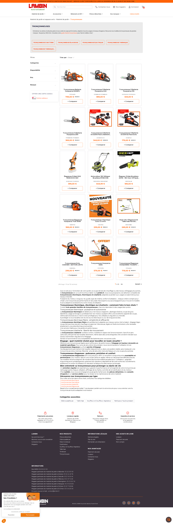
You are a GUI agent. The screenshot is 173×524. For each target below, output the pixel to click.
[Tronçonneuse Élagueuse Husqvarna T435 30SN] (72, 205)
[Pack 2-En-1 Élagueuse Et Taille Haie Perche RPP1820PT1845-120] (129, 205)
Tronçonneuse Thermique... (44, 49)
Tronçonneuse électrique (92, 42)
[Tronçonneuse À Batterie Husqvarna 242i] (100, 75)
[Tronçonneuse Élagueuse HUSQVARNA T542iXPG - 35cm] (129, 248)
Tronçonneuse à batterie (43, 42)
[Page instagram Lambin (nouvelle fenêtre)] (138, 503)
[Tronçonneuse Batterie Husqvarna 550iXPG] (72, 75)
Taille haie (80, 401)
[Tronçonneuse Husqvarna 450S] (100, 248)
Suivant (138, 284)
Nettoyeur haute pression (123, 401)
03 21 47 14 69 (68, 479)
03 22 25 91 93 (69, 471)
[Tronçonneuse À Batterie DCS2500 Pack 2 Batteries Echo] (100, 118)
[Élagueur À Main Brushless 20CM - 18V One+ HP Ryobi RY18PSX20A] (129, 161)
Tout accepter (30, 515)
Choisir (70, 57)
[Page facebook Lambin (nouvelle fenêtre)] (124, 503)
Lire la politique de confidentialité (12, 509)
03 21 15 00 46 (68, 476)
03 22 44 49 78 (68, 474)
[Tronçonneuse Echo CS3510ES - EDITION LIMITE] (72, 248)
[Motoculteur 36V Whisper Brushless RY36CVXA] (100, 161)
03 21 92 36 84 (69, 484)
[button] (4, 521)
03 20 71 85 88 (68, 486)
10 (122, 284)
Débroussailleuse (67, 401)
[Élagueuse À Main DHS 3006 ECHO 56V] (72, 161)
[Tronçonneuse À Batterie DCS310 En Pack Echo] (129, 118)
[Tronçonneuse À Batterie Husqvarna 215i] (129, 75)
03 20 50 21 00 (43, 469)
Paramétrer (11, 515)
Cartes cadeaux (42, 98)
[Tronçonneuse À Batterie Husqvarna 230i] (72, 118)
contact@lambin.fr (53, 491)
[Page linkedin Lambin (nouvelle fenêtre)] (129, 503)
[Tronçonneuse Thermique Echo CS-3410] (100, 205)
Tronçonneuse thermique (69, 382)
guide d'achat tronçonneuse (69, 33)
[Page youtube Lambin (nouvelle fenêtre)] (133, 503)
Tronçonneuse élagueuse (68, 42)
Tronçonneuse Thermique (117, 42)
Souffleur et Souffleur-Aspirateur (99, 401)
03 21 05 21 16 (71, 481)
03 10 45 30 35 (68, 488)
